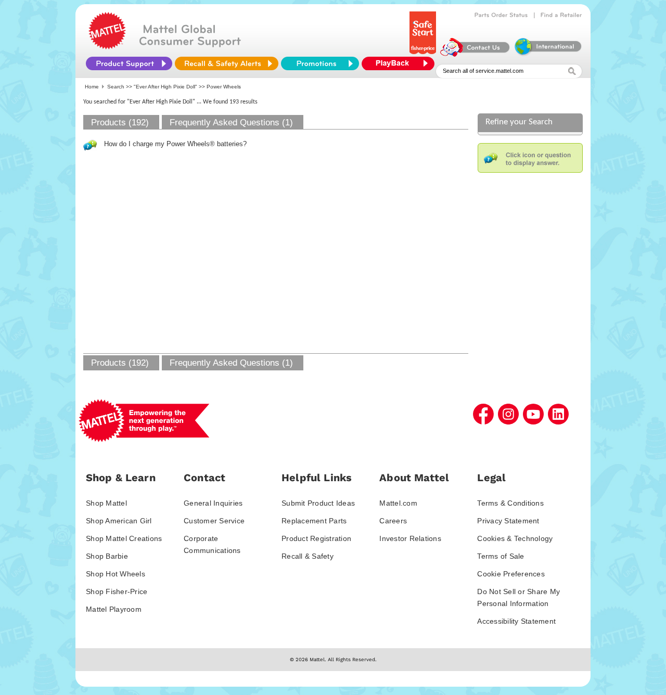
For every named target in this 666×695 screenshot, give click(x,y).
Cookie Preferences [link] (511, 574)
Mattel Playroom (114, 609)
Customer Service (214, 521)
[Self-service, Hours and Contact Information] (475, 54)
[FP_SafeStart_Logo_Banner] (423, 54)
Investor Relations (410, 538)
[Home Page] (107, 47)
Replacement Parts (314, 521)
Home (92, 86)
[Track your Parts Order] (501, 15)
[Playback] (401, 63)
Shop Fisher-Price (116, 591)
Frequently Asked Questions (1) (231, 122)
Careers (393, 521)
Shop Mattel (106, 503)
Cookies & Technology (515, 538)
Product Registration (316, 538)
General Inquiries (213, 503)
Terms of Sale (500, 556)
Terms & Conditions (510, 503)
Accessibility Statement (516, 621)
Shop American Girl (119, 521)
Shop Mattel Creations (124, 538)
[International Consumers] (547, 54)
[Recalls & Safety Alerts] (226, 63)
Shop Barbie (107, 556)
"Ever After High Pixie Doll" (165, 86)
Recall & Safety (307, 556)
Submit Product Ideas (318, 503)
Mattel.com (398, 503)
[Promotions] (320, 63)
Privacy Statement (508, 521)
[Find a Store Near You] (561, 15)
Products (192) (120, 122)
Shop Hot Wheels (115, 574)
